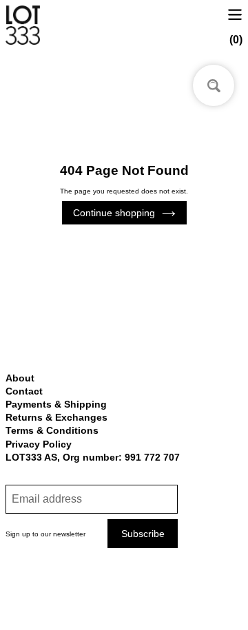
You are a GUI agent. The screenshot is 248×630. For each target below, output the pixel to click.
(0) (235, 39)
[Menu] (235, 13)
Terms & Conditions (52, 430)
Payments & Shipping (56, 404)
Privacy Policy (39, 444)
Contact (24, 391)
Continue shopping (114, 212)
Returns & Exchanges (56, 417)
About (20, 378)
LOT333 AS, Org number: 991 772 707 (93, 457)
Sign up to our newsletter (45, 534)
